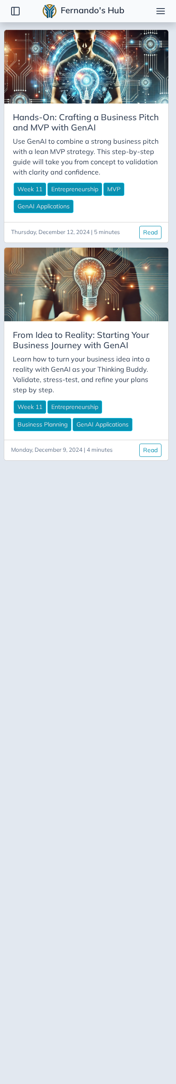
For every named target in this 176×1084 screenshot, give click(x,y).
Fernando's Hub (91, 10)
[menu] (160, 11)
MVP (113, 189)
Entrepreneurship (74, 189)
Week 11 (30, 189)
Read (150, 232)
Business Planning (42, 424)
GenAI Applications (44, 206)
